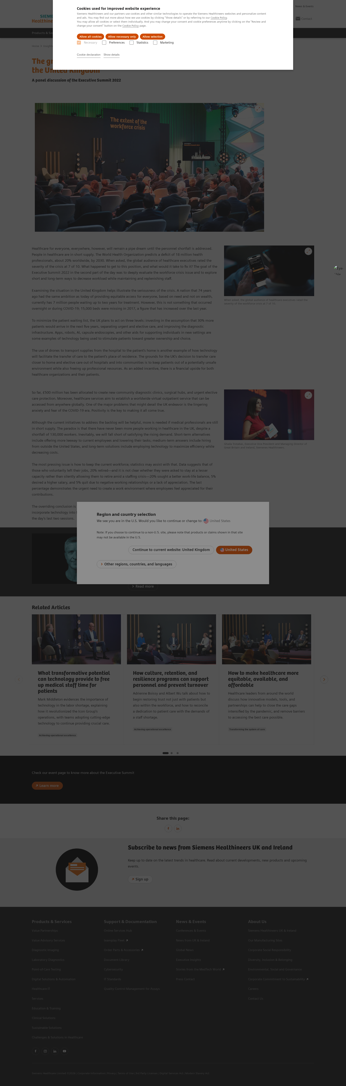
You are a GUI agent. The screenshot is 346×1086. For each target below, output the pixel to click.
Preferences (117, 42)
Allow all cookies (90, 36)
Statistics (142, 42)
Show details (112, 54)
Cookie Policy (219, 17)
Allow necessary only (122, 36)
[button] (339, 270)
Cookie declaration (89, 54)
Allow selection (153, 36)
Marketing (167, 42)
